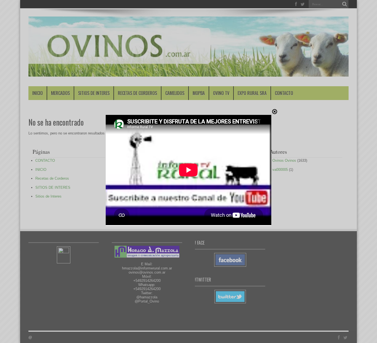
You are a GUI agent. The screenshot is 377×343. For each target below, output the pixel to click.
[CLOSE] (274, 112)
